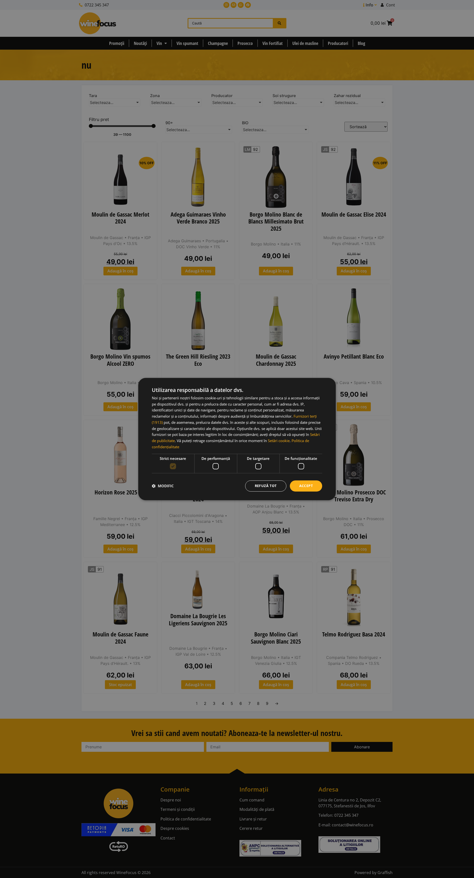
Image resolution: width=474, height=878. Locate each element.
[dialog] (237, 439)
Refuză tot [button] (266, 485)
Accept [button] (306, 485)
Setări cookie (279, 440)
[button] (163, 486)
